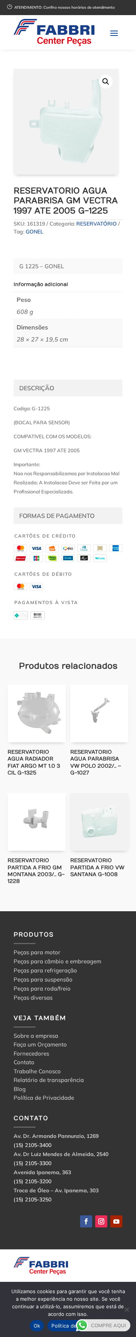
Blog (20, 1090)
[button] (106, 81)
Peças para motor (37, 952)
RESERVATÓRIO (96, 223)
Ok (37, 1326)
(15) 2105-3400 (32, 1145)
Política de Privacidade (44, 1098)
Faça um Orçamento (40, 1045)
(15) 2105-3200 (32, 1181)
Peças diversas (33, 997)
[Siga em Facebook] (86, 1221)
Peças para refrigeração (45, 970)
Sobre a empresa (36, 1036)
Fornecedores (31, 1054)
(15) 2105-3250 (32, 1199)
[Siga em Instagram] (101, 1221)
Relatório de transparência (49, 1081)
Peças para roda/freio (42, 988)
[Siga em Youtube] (116, 1221)
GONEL (34, 231)
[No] (126, 1309)
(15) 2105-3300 (32, 1163)
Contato (24, 1063)
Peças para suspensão (43, 979)
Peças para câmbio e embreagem (57, 961)
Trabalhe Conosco (37, 1072)
